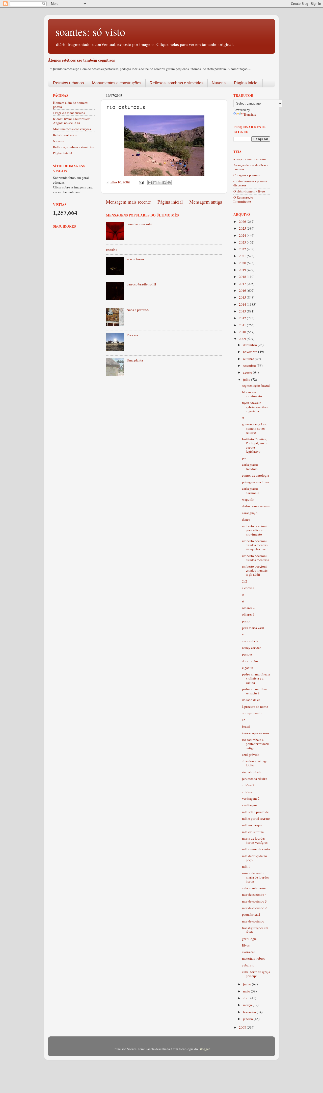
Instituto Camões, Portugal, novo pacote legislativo (254, 445)
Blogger (204, 1049)
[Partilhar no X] (159, 182)
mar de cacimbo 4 (254, 894)
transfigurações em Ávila (255, 930)
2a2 (244, 581)
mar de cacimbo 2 (254, 908)
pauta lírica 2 (251, 914)
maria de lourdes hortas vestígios (254, 840)
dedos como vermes (256, 506)
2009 (243, 338)
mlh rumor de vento (256, 849)
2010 (243, 332)
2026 (243, 221)
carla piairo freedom (250, 466)
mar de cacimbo (253, 921)
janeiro (248, 1018)
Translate (250, 114)
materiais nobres (253, 958)
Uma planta (135, 360)
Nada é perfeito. (138, 309)
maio (247, 991)
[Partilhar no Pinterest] (169, 182)
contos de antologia (255, 475)
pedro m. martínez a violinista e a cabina (256, 678)
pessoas (247, 654)
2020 (243, 263)
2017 (243, 283)
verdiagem (249, 805)
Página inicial (246, 83)
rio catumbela (251, 772)
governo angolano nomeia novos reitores (254, 428)
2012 (243, 318)
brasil (246, 726)
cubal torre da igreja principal (256, 973)
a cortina (248, 588)
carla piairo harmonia (250, 490)
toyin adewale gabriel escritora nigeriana (255, 406)
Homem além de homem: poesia (70, 104)
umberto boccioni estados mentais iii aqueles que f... (256, 545)
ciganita (247, 667)
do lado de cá (251, 699)
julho (247, 379)
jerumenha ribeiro (254, 778)
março (248, 1005)
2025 (243, 228)
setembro (250, 365)
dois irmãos (250, 661)
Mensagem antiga (205, 202)
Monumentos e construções (116, 83)
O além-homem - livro (249, 191)
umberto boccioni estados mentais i (255, 557)
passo (246, 621)
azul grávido (250, 754)
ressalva (111, 249)
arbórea (247, 792)
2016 (243, 290)
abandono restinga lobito (254, 763)
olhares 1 (248, 614)
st (243, 417)
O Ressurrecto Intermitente (243, 199)
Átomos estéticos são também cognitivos (81, 60)
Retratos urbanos (68, 83)
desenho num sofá (139, 224)
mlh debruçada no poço (254, 858)
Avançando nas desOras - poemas (250, 167)
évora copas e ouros (255, 733)
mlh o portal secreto (256, 818)
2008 (243, 1027)
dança (246, 519)
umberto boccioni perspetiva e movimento (254, 530)
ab (243, 719)
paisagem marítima (255, 482)
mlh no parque (252, 825)
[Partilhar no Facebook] (164, 182)
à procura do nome (255, 706)
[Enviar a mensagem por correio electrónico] (140, 182)
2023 (243, 242)
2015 (243, 297)
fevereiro (250, 1012)
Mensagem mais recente (128, 202)
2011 (243, 325)
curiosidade (250, 641)
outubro (249, 358)
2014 (243, 304)
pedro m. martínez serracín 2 (254, 691)
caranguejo (249, 513)
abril (246, 998)
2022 (243, 249)
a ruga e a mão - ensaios (249, 159)
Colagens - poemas (246, 175)
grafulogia (249, 938)
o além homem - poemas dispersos (250, 183)
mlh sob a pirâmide (255, 812)
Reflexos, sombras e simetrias (176, 83)
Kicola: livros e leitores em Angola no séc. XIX (72, 120)
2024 (243, 235)
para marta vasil (253, 627)
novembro (250, 351)
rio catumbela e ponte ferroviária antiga (256, 743)
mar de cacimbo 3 (254, 901)
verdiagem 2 (250, 798)
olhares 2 (248, 607)
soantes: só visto (90, 32)
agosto (248, 372)
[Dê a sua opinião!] (154, 182)
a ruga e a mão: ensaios (69, 112)
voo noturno (135, 259)
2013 (243, 311)
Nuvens (219, 83)
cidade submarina (254, 888)
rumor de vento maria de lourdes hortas (255, 877)
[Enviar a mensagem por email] (149, 182)
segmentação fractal (256, 385)
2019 (243, 270)
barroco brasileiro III (141, 284)
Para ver (132, 335)
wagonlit (248, 499)
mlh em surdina (253, 832)
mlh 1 (246, 866)
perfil (246, 458)
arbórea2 (248, 785)
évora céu (248, 952)
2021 (243, 256)
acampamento (251, 713)
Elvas (246, 945)
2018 (243, 276)
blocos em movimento (252, 394)
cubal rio (248, 965)
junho (247, 984)
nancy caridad (251, 647)
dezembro (250, 345)
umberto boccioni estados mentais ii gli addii (254, 570)
